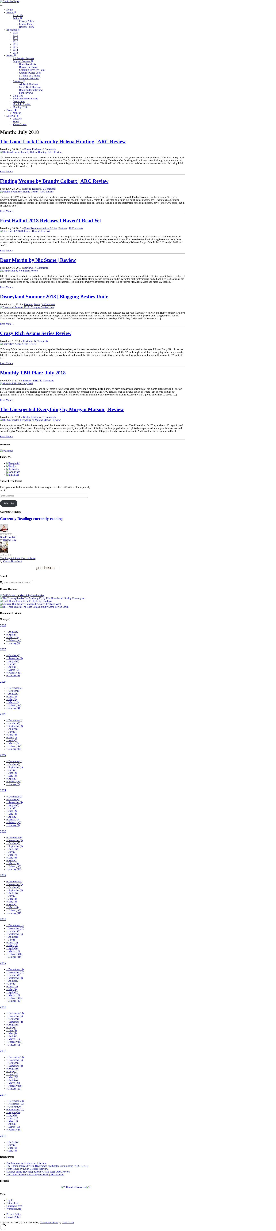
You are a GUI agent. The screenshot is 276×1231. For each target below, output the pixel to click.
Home (9, 9)
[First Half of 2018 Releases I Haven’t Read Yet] (25, 231)
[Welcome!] (6, 450)
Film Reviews (26, 92)
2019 (15, 35)
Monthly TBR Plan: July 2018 (33, 373)
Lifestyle (11, 115)
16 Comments (76, 228)
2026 (3, 625)
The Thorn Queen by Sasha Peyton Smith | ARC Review (35, 1174)
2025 (3, 649)
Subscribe (9, 503)
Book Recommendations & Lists (40, 228)
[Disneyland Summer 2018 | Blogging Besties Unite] (27, 307)
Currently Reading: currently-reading (31, 519)
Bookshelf (12, 29)
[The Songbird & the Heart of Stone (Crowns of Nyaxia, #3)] (4, 552)
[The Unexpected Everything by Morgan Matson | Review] (30, 420)
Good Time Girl (8, 537)
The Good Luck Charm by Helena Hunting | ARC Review (63, 141)
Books (10, 55)
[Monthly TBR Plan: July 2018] (16, 383)
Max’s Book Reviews (30, 87)
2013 (15, 52)
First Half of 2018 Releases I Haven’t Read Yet (50, 220)
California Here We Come (32, 70)
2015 (15, 47)
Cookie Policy (26, 24)
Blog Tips (18, 95)
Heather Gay (9, 540)
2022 (3, 755)
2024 (3, 681)
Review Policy (26, 26)
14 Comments (41, 341)
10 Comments (49, 417)
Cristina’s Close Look (30, 72)
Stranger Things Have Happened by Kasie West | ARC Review (38, 1171)
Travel (16, 121)
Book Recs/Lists (27, 64)
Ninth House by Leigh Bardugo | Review (27, 1168)
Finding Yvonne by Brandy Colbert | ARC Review (54, 181)
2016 (15, 44)
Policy (16, 18)
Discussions (19, 101)
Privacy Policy (26, 21)
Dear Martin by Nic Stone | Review (38, 260)
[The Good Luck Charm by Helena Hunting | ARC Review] (31, 152)
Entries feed (12, 1203)
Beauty (10, 110)
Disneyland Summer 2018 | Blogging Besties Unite (54, 296)
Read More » (6, 171)
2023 (3, 714)
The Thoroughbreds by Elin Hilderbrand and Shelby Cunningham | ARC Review (47, 1166)
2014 (15, 49)
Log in (9, 1200)
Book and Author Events (25, 98)
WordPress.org (13, 1208)
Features (62, 228)
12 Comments (47, 380)
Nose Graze (68, 1222)
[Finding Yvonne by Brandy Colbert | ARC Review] (27, 191)
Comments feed (14, 1206)
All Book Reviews (28, 84)
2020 (15, 32)
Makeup (17, 113)
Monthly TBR (20, 107)
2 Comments (49, 188)
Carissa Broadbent (12, 561)
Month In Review (22, 104)
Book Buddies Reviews (31, 90)
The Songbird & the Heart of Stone (17, 558)
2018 (15, 38)
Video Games (20, 124)
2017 (15, 41)
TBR (35, 380)
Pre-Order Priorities (29, 78)
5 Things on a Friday (29, 75)
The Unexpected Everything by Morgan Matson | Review (62, 409)
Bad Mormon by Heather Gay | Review (26, 1163)
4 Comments (41, 267)
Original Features (22, 61)
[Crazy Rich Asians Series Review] (18, 344)
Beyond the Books (28, 67)
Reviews (18, 81)
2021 (3, 790)
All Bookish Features (23, 58)
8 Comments (49, 149)
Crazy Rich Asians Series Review (35, 333)
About (10, 12)
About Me (18, 15)
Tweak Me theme (49, 1222)
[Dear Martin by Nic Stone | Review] (19, 270)
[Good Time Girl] (4, 531)
